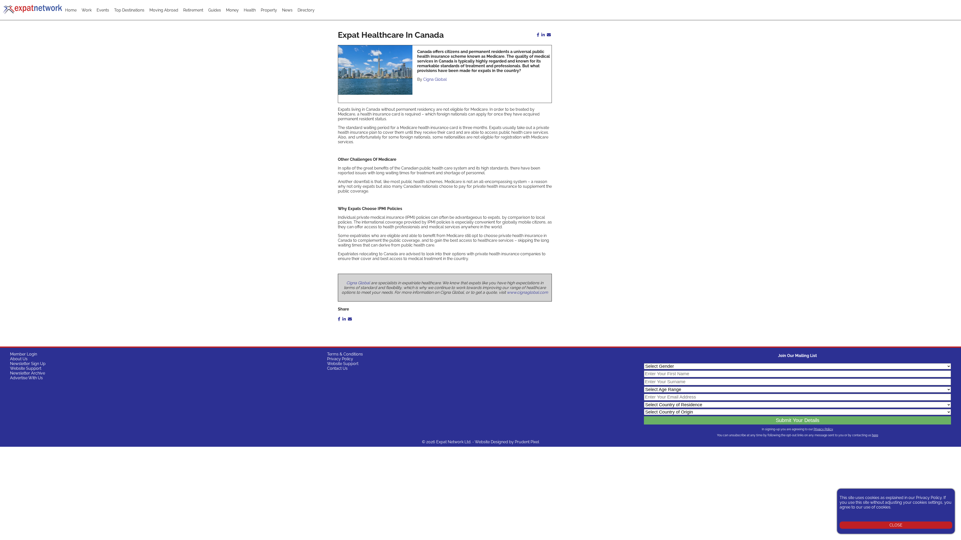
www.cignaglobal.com (527, 292)
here (875, 435)
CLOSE (895, 525)
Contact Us (337, 368)
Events (103, 10)
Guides (214, 10)
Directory (306, 10)
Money (232, 10)
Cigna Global (435, 79)
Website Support (25, 368)
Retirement (193, 10)
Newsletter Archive (27, 373)
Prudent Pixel (527, 442)
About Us (19, 358)
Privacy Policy (340, 358)
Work (87, 10)
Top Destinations (129, 10)
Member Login (23, 354)
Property (269, 10)
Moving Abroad (163, 10)
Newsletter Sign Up (28, 363)
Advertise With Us (26, 378)
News (287, 10)
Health (250, 10)
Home (71, 10)
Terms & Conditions (345, 354)
